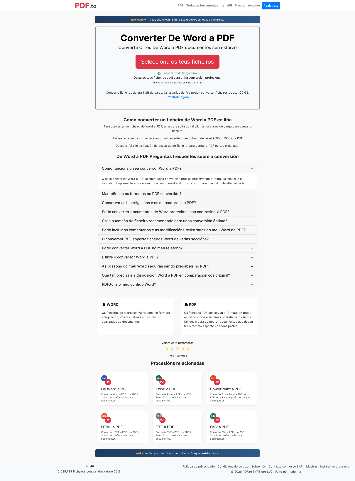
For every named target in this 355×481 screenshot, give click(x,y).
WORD (113, 304)
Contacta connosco (282, 466)
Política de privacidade (198, 466)
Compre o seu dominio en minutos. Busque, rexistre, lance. (177, 453)
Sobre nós (258, 466)
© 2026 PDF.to (241, 471)
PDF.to (89, 466)
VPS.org (260, 471)
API (229, 5)
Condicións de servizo (233, 466)
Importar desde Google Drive (180, 73)
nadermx (295, 471)
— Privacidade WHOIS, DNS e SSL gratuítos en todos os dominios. (177, 19)
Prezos (240, 5)
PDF (180, 5)
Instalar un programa (334, 466)
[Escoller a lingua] (223, 5)
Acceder (254, 5)
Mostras (311, 466)
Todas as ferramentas (202, 5)
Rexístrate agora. (178, 97)
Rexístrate (270, 5)
